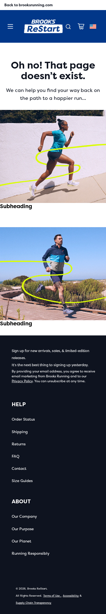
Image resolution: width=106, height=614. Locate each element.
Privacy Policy (22, 381)
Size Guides (22, 481)
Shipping (20, 432)
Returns (19, 444)
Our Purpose (23, 529)
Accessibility (71, 595)
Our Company (24, 516)
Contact (19, 468)
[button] (81, 26)
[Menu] (10, 26)
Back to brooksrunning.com (28, 5)
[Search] (68, 27)
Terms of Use (52, 595)
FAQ (15, 456)
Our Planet (21, 541)
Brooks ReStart (37, 588)
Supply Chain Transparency (33, 602)
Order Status (23, 419)
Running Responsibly (30, 553)
